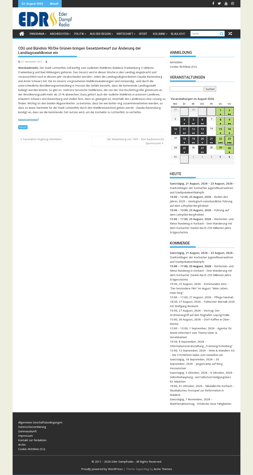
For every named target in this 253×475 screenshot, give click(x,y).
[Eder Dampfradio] (22, 33)
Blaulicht (178, 34)
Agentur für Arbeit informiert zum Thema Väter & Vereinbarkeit (201, 332)
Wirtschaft (124, 34)
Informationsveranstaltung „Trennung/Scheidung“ (201, 346)
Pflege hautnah (223, 297)
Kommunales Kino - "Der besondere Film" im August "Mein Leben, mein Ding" (199, 288)
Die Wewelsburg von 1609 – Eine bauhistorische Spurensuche (135, 141)
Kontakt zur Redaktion (32, 440)
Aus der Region (100, 34)
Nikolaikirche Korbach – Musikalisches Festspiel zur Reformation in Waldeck (202, 390)
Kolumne (159, 34)
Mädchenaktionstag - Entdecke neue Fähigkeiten (200, 403)
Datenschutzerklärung (32, 427)
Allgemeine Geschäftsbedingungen (40, 422)
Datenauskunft (27, 431)
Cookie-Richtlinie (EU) (183, 66)
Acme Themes (163, 469)
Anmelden (176, 62)
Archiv (22, 444)
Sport (143, 34)
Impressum (25, 435)
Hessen (22, 127)
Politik (79, 34)
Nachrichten (59, 34)
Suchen (209, 89)
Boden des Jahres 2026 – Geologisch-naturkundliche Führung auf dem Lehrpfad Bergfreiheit (201, 201)
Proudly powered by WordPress (102, 469)
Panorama (37, 34)
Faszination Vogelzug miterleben (42, 139)
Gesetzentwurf (28, 119)
